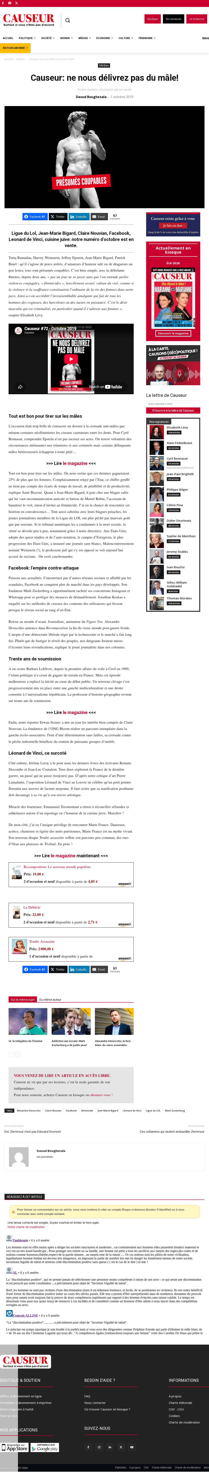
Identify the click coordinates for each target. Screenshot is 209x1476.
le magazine (75, 463)
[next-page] (17, 1054)
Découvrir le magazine (173, 333)
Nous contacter (95, 1403)
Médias (21, 59)
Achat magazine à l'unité (16, 1409)
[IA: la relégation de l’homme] (28, 1021)
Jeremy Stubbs (177, 552)
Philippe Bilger (177, 489)
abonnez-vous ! (101, 1094)
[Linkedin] (110, 1447)
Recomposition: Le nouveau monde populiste (57, 866)
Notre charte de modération (26, 1227)
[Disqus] (104, 1284)
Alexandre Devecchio (29, 1110)
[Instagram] (99, 1447)
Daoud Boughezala (91, 97)
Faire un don (8, 1416)
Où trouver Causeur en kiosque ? (107, 1409)
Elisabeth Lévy (177, 427)
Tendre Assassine (42, 941)
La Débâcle (31, 907)
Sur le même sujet (22, 999)
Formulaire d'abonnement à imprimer (26, 1403)
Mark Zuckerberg (175, 1110)
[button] (67, 20)
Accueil (8, 59)
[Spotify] (10, 4)
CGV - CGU (176, 1409)
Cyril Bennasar (177, 458)
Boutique (26, 2)
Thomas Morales (179, 598)
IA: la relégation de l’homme (25, 1041)
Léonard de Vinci (132, 1110)
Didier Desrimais (179, 521)
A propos (175, 1396)
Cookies (174, 1416)
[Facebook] (3, 4)
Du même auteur (50, 999)
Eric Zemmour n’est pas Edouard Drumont (32, 1132)
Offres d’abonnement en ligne (21, 1396)
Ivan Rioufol (176, 567)
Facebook (71, 1110)
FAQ (87, 1396)
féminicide (87, 1110)
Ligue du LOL (153, 1110)
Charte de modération (184, 1422)
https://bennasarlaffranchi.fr (180, 468)
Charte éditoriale (180, 1403)
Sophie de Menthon (181, 536)
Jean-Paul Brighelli (180, 474)
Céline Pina (175, 505)
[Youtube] (132, 1447)
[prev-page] (11, 1054)
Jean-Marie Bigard (108, 1110)
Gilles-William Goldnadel (177, 584)
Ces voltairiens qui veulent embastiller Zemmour (172, 1132)
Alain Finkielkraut (179, 443)
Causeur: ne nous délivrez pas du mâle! (105, 78)
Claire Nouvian (53, 1110)
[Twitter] (17, 4)
